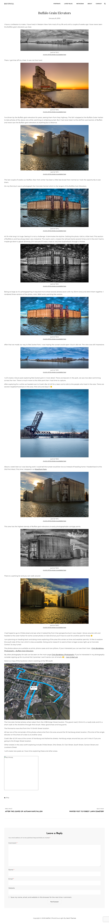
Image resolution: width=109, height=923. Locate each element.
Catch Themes (71, 918)
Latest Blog (68, 3)
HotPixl (9, 3)
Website (11, 888)
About (90, 3)
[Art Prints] (21, 773)
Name (11, 870)
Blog (7, 797)
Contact (99, 3)
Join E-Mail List (72, 657)
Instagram (80, 3)
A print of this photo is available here (54, 54)
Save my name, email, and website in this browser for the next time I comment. (41, 897)
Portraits (56, 3)
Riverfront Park (41, 469)
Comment (12, 843)
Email (11, 879)
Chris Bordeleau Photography (63, 655)
